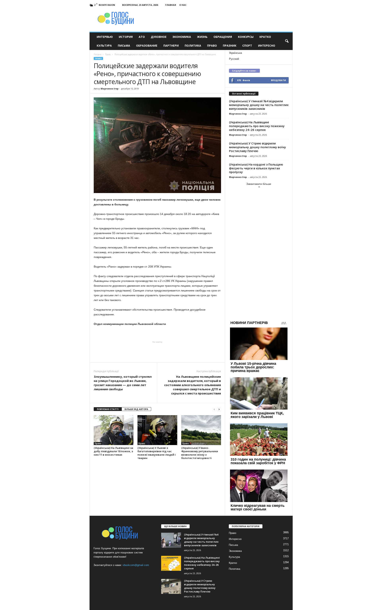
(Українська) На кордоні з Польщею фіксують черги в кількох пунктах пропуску (256, 168)
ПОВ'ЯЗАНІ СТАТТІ (108, 409)
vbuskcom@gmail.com (136, 565)
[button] (286, 41)
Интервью (105, 37)
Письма (124, 45)
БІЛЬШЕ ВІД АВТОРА (136, 409)
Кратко (265, 37)
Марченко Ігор (109, 88)
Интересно (266, 45)
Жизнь (202, 37)
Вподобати (278, 80)
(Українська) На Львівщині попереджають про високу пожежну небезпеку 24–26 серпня (257, 126)
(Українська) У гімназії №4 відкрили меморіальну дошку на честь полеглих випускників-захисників (258, 105)
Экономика (181, 37)
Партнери (171, 45)
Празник (229, 45)
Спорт (247, 45)
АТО (142, 37)
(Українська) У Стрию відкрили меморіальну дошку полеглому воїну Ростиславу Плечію (257, 147)
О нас (182, 4)
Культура (104, 45)
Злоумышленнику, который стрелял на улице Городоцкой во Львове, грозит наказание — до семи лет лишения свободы (123, 383)
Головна (97, 54)
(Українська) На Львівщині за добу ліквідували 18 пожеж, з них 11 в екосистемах (113, 451)
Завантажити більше (258, 183)
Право (212, 45)
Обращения (222, 37)
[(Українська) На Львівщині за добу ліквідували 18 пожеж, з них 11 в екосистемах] (114, 430)
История (126, 37)
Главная (170, 4)
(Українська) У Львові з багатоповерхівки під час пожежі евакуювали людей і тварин (156, 453)
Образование (146, 45)
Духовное (159, 37)
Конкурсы (245, 37)
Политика (193, 45)
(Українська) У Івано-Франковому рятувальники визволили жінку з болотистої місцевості (199, 453)
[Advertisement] (157, 351)
